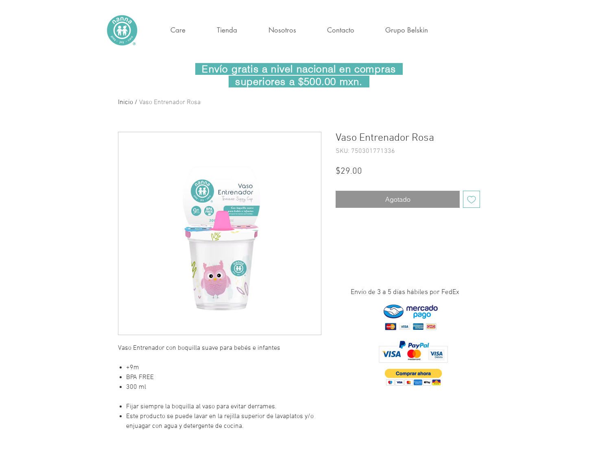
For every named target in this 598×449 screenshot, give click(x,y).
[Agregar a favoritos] (471, 199)
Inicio (125, 102)
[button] (413, 377)
